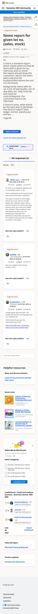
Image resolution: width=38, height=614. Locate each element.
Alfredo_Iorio (14, 180)
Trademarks (7, 601)
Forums (22, 17)
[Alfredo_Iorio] (7, 180)
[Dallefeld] (7, 254)
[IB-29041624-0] (7, 302)
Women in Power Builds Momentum (23, 411)
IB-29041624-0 (15, 302)
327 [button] (17, 520)
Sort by (6, 165)
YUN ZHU (17, 510)
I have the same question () (14, 138)
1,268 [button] (23, 180)
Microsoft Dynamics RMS (16, 476)
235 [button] (19, 255)
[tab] (19, 159)
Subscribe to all (19, 482)
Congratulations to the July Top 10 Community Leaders (23, 424)
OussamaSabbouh (21, 502)
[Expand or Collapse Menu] (3, 8)
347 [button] (24, 509)
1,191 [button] (23, 302)
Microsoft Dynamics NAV (16, 473)
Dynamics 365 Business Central (19, 465)
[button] (34, 8)
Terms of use (7, 597)
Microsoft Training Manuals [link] (16, 547)
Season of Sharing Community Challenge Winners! (23, 398)
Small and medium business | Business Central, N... (17, 18)
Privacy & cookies (8, 594)
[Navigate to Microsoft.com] (8, 3)
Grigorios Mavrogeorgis (23, 517)
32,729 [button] (27, 57)
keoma (22, 57)
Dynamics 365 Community (18, 8)
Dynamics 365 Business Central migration (19, 469)
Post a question (19, 12)
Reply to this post (12, 132)
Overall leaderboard (28, 529)
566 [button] (31, 502)
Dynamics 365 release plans (15, 562)
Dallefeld (13, 255)
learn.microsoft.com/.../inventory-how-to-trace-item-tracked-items (17, 326)
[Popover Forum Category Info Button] (14, 456)
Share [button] (25, 49)
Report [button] (7, 53)
